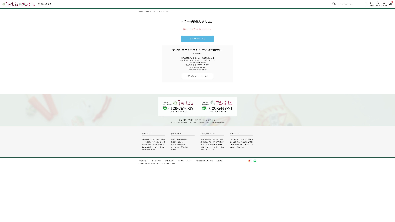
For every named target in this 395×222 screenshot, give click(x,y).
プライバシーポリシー (185, 161)
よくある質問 (156, 161)
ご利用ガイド (143, 161)
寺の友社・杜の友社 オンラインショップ (149, 11)
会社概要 (220, 161)
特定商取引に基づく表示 (204, 161)
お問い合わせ (169, 161)
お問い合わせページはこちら (197, 76)
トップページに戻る (197, 39)
